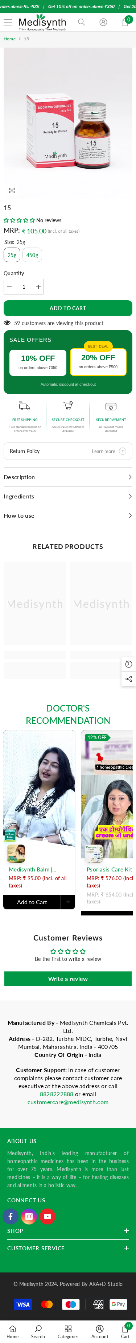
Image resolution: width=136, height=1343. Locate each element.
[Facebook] (10, 1216)
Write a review (68, 978)
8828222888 (57, 1093)
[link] (35, 655)
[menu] (8, 22)
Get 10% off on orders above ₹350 (81, 6)
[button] (19, 220)
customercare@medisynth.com (68, 1101)
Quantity (14, 273)
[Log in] (103, 22)
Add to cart (68, 308)
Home (10, 38)
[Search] (81, 22)
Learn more (103, 451)
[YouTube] (47, 1216)
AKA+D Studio (106, 1284)
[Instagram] (29, 1216)
